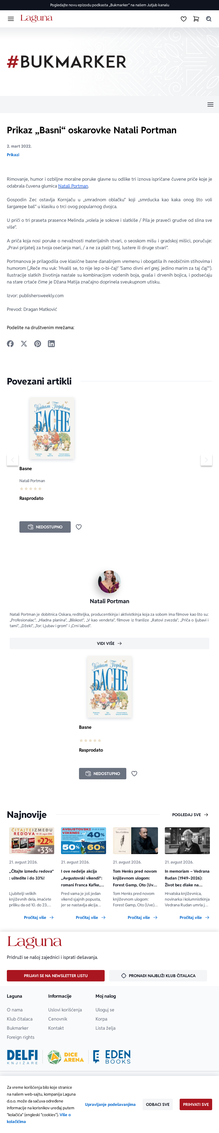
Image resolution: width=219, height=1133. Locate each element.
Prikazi (13, 154)
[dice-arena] (65, 1057)
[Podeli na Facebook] (10, 343)
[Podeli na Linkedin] (51, 343)
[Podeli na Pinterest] (37, 343)
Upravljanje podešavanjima (110, 1104)
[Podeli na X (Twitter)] (24, 343)
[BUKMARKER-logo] (67, 61)
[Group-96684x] (111, 1057)
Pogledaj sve (186, 814)
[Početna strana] (37, 19)
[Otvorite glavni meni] (11, 19)
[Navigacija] (109, 104)
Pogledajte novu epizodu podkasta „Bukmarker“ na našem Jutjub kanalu (109, 5)
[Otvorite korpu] (196, 18)
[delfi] (22, 1057)
